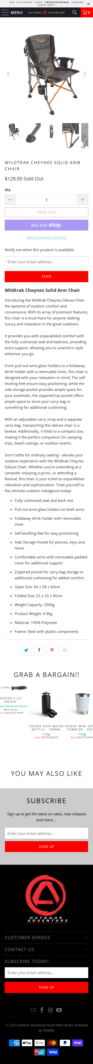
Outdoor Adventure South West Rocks (45, 1025)
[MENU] (3, 12)
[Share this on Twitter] (26, 650)
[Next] (85, 74)
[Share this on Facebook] (39, 650)
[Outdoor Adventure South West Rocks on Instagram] (50, 1010)
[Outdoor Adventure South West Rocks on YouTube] (59, 1010)
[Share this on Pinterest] (52, 650)
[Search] (74, 12)
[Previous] (8, 74)
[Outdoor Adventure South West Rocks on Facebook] (42, 1010)
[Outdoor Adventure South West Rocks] (46, 12)
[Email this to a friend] (65, 650)
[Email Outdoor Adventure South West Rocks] (33, 1010)
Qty (7, 189)
